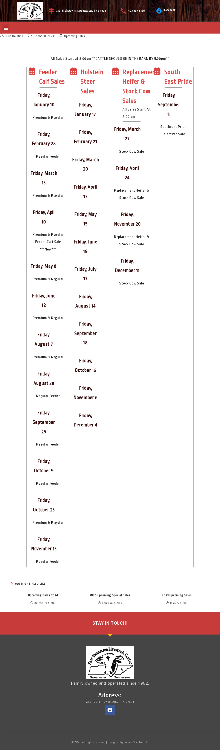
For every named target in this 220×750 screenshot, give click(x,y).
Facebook (170, 10)
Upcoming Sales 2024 (43, 595)
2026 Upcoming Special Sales (110, 595)
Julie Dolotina (14, 36)
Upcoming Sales (74, 36)
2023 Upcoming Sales (177, 595)
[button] (5, 27)
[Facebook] (159, 11)
